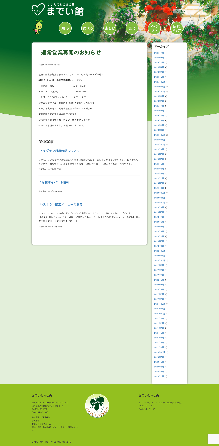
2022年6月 (159, 279)
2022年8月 (159, 269)
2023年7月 (159, 216)
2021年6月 (159, 332)
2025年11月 (159, 86)
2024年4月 (159, 173)
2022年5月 (159, 284)
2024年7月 (159, 158)
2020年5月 (159, 366)
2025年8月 (159, 100)
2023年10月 (159, 202)
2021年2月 (159, 347)
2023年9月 (159, 207)
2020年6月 (159, 361)
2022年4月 (159, 289)
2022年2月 (159, 298)
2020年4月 (159, 371)
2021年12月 (159, 303)
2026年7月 (159, 52)
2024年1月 (159, 187)
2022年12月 (159, 250)
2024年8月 (159, 154)
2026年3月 (159, 71)
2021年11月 (159, 308)
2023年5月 (159, 226)
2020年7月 (159, 356)
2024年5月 (159, 168)
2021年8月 (159, 323)
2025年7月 (159, 105)
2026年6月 (159, 57)
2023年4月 (159, 231)
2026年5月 (159, 62)
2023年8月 (159, 212)
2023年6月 (159, 221)
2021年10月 (159, 313)
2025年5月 (159, 115)
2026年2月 (159, 76)
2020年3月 (159, 376)
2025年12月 (159, 81)
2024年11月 (159, 139)
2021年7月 (159, 327)
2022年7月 (159, 274)
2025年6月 (159, 110)
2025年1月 (159, 129)
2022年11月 (159, 255)
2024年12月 (159, 134)
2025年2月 (159, 125)
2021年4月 (159, 342)
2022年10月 (159, 260)
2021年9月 (159, 318)
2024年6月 (159, 163)
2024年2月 (159, 183)
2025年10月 (159, 91)
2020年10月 (159, 352)
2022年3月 (159, 294)
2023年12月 (159, 192)
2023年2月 (159, 241)
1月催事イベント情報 (54, 182)
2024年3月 (159, 178)
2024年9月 (159, 149)
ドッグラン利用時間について (59, 150)
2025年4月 (159, 120)
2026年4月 (159, 67)
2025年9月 (159, 96)
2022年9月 (159, 265)
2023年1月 (159, 245)
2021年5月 (159, 337)
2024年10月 (159, 144)
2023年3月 (159, 236)
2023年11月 (159, 197)
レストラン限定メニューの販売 (61, 204)
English (180, 11)
